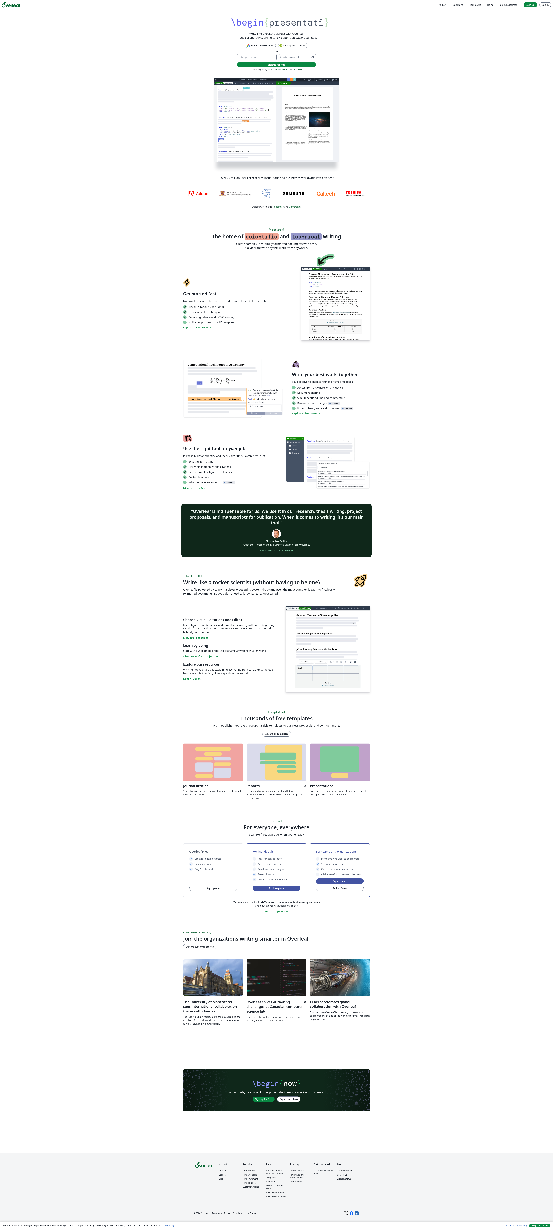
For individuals (297, 1170)
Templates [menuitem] (475, 4)
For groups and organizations (297, 1176)
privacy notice (297, 69)
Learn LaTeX (193, 679)
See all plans (277, 911)
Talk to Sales (340, 888)
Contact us (342, 1174)
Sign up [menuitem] (530, 4)
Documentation (344, 1170)
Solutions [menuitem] (458, 4)
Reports (276, 786)
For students (296, 1181)
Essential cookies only (516, 1225)
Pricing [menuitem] (490, 4)
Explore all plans (288, 1099)
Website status (344, 1178)
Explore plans (276, 888)
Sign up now (213, 888)
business (279, 206)
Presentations (340, 786)
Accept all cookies (539, 1225)
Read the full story (276, 550)
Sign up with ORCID (294, 45)
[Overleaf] (11, 5)
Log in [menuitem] (545, 4)
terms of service (281, 69)
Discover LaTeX (196, 488)
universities (295, 206)
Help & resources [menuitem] (507, 4)
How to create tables (276, 1196)
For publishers (249, 1182)
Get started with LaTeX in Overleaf (274, 1172)
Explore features (197, 327)
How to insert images (276, 1192)
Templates (271, 1177)
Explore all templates (276, 733)
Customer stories (251, 1186)
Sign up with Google (262, 45)
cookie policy (168, 1225)
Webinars (270, 1181)
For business (249, 1170)
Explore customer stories (200, 946)
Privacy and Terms (221, 1213)
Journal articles (213, 786)
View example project (200, 656)
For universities (250, 1174)
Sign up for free (263, 1099)
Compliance (238, 1213)
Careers (222, 1174)
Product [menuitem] (442, 4)
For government (250, 1178)
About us (223, 1170)
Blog (221, 1178)
